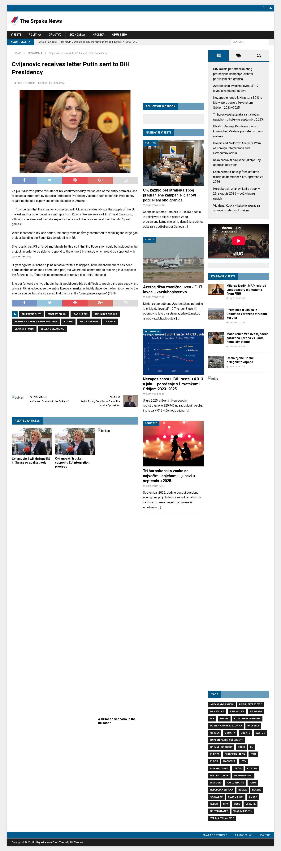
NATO (252, 782)
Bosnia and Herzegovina (226, 725)
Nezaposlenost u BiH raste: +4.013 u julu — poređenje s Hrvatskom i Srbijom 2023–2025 (173, 384)
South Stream (89, 321)
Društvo (55, 34)
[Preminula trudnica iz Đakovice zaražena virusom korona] (216, 314)
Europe (214, 754)
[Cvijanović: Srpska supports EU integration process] (75, 441)
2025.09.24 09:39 (155, 394)
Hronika (98, 34)
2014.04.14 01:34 (26, 83)
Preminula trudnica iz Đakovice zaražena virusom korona (247, 314)
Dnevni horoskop (221, 747)
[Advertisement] (75, 363)
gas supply (80, 314)
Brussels (253, 725)
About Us (265, 835)
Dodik (241, 747)
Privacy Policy (243, 835)
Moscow (215, 782)
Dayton (260, 733)
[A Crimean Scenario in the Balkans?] (118, 571)
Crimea (214, 733)
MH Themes (76, 842)
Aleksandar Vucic (222, 704)
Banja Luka (237, 711)
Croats (245, 733)
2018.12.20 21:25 (237, 366)
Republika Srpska (105, 314)
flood (214, 761)
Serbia (253, 797)
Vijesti (16, 34)
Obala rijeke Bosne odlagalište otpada (240, 360)
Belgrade (256, 711)
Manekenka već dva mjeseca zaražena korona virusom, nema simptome (247, 338)
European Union (235, 754)
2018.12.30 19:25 (237, 298)
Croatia (230, 733)
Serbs (214, 804)
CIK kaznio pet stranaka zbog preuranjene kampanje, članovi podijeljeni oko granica (169, 195)
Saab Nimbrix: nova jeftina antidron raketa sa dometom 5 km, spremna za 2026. (238, 176)
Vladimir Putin (24, 329)
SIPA (225, 804)
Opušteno (119, 34)
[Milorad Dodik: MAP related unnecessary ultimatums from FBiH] (216, 289)
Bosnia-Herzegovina (247, 718)
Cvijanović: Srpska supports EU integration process (72, 462)
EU (251, 747)
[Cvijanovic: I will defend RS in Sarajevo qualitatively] (32, 441)
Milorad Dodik (219, 775)
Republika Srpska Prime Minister (36, 321)
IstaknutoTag (219, 768)
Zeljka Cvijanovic (52, 329)
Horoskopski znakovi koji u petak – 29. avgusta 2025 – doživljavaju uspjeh (236, 193)
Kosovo (252, 768)
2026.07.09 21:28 (155, 205)
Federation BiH (57, 314)
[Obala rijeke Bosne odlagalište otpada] (216, 362)
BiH (212, 718)
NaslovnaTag (235, 782)
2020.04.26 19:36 (237, 346)
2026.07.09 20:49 (155, 297)
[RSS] (270, 8)
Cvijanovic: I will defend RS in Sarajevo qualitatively (31, 461)
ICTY (243, 761)
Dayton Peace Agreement (226, 740)
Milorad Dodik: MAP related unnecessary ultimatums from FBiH (246, 290)
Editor (43, 83)
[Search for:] (250, 42)
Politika (35, 34)
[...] (186, 226)
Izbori (238, 768)
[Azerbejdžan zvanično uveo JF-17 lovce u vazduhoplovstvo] (173, 260)
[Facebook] (263, 8)
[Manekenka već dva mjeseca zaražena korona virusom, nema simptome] (216, 338)
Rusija (242, 789)
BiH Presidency (31, 314)
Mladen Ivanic (243, 775)
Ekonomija (77, 34)
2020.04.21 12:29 (237, 322)
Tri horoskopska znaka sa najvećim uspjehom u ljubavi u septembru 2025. (169, 476)
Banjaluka (217, 711)
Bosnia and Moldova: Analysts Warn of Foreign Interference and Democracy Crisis (237, 148)
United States (219, 811)
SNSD (237, 804)
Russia (68, 321)
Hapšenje (229, 761)
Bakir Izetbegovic (250, 704)
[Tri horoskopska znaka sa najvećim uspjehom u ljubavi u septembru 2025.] (173, 443)
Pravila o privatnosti (215, 835)
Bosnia (224, 718)
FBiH (253, 754)
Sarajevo (216, 797)
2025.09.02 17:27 (155, 486)
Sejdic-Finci (236, 797)
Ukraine (110, 321)
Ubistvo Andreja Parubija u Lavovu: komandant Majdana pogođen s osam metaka (238, 131)
